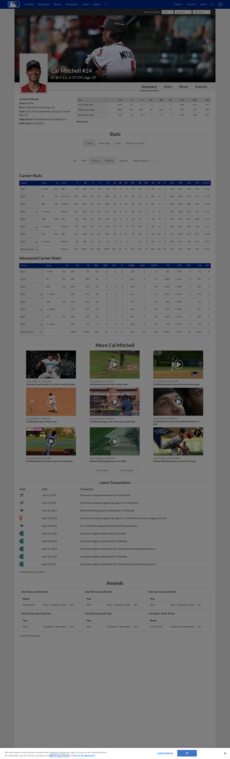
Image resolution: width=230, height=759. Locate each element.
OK (187, 753)
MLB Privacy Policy (59, 755)
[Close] (225, 753)
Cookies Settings (165, 753)
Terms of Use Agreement (83, 755)
